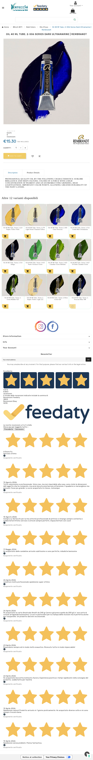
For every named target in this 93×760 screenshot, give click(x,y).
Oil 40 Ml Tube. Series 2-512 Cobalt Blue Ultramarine (80, 228)
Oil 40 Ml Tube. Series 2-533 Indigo (12, 263)
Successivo (19, 429)
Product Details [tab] (33, 173)
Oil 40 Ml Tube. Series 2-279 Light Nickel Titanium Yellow (35, 228)
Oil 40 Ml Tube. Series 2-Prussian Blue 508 (80, 298)
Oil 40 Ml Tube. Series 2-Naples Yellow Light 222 (35, 298)
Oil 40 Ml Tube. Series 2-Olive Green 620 (58, 298)
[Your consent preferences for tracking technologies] (89, 756)
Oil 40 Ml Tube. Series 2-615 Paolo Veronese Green (35, 263)
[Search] (75, 19)
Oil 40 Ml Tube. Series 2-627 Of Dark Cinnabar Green (80, 263)
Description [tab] (13, 173)
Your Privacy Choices (55, 757)
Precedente (8, 429)
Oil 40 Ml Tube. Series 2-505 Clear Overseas (57, 228)
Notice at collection (32, 757)
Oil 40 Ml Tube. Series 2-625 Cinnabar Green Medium (57, 263)
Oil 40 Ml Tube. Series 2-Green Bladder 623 (13, 298)
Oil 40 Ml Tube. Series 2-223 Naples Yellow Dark (12, 228)
